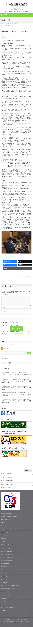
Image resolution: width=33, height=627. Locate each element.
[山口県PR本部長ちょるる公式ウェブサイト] (13, 456)
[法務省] (8, 414)
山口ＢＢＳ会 (4, 566)
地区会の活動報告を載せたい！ (8, 607)
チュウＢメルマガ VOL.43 (7, 276)
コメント (4, 294)
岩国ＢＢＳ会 (4, 570)
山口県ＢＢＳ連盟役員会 (6, 477)
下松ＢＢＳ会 (4, 579)
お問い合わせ (4, 601)
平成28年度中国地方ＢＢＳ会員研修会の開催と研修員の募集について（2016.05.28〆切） (16, 393)
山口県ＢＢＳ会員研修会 (6, 488)
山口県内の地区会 (5, 563)
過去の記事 (3, 526)
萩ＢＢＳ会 (3, 573)
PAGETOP (28, 470)
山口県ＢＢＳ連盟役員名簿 (7, 480)
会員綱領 (3, 541)
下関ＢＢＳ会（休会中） (6, 592)
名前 (3, 307)
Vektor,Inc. (27, 621)
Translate (13, 344)
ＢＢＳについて (4, 532)
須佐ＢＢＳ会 (4, 576)
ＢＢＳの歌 (3, 538)
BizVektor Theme (19, 621)
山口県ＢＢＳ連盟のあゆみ (7, 544)
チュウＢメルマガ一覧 (6, 529)
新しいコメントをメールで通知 (9, 322)
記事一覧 (3, 522)
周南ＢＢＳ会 (4, 598)
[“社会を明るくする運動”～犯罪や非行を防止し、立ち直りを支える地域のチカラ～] (13, 443)
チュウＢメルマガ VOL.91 (25, 276)
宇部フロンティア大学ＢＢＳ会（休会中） (10, 585)
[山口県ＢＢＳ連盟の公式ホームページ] (16, 5)
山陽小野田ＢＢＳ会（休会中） (8, 588)
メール (4, 311)
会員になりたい (4, 604)
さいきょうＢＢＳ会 (5, 595)
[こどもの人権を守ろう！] (13, 427)
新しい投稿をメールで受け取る (9, 325)
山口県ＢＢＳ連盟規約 (6, 473)
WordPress (11, 621)
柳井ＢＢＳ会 (4, 582)
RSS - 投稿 (6, 348)
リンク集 (3, 610)
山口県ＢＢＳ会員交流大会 (7, 484)
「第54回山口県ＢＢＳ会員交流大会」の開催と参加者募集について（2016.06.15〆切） (16, 380)
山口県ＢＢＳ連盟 (14, 619)
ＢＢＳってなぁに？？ (6, 535)
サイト (3, 316)
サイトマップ (4, 614)
